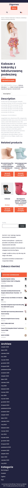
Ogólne (3, 476)
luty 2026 (3, 356)
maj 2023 (3, 463)
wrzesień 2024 (5, 411)
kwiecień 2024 (5, 428)
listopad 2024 (5, 405)
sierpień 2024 (5, 415)
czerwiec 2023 (5, 460)
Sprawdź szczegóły (8, 80)
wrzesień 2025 (5, 373)
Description (7, 94)
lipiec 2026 (4, 350)
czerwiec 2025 (5, 382)
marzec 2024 (5, 431)
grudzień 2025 (5, 363)
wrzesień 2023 (5, 450)
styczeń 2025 (5, 398)
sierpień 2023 (5, 453)
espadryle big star (6, 89)
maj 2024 (4, 424)
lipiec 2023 (4, 457)
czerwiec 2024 (5, 421)
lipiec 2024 (4, 418)
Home (2, 18)
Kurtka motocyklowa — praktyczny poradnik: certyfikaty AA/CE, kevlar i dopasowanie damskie (12, 243)
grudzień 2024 (5, 402)
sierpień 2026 (5, 347)
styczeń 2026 (5, 360)
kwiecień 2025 (5, 389)
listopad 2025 (5, 366)
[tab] (7, 93)
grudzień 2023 (5, 441)
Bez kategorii (5, 470)
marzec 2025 (5, 392)
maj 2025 (4, 386)
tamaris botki (16, 89)
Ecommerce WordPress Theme (11, 484)
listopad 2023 (5, 444)
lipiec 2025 (4, 379)
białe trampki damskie (16, 87)
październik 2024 (6, 408)
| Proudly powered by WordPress (15, 486)
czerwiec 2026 (5, 353)
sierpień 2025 (5, 376)
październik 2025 (6, 369)
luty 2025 (3, 395)
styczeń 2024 (5, 437)
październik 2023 (6, 447)
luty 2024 (4, 434)
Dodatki (3, 473)
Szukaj (4, 222)
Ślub (2, 480)
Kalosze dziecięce (10, 18)
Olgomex (14, 4)
